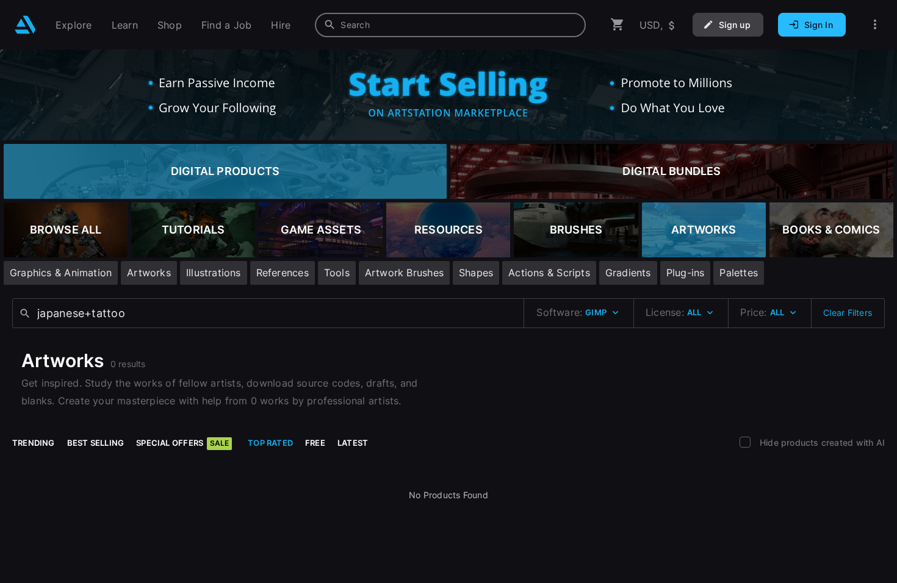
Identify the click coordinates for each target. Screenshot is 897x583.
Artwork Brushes (404, 272)
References (282, 272)
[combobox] (450, 25)
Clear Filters (847, 312)
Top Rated (270, 443)
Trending (33, 443)
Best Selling (95, 443)
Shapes (476, 272)
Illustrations (213, 272)
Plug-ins (685, 272)
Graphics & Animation (61, 272)
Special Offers (182, 443)
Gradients (628, 272)
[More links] (875, 24)
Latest (352, 443)
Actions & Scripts (549, 272)
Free (315, 443)
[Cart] (617, 24)
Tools (337, 272)
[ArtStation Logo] (25, 24)
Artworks (149, 272)
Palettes (738, 272)
